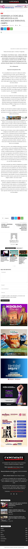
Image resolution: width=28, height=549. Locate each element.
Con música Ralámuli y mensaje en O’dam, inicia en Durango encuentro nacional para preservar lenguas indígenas (5, 259)
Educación (3, 536)
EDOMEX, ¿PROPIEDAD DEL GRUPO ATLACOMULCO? (6, 226)
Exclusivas (3, 540)
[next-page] (14, 266)
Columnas (3, 530)
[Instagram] (13, 244)
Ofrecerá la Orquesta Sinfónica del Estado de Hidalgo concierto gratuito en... (17, 518)
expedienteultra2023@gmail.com (16, 491)
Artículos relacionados (10, 248)
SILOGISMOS (3, 538)
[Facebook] (2, 28)
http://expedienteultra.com (14, 242)
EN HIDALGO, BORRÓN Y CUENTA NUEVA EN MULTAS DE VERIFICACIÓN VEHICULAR (21, 227)
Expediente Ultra (5, 25)
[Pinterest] (8, 28)
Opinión (2, 534)
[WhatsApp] (11, 28)
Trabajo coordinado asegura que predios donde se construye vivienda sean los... (17, 511)
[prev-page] (13, 266)
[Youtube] (17, 244)
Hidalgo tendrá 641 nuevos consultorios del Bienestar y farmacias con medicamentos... (17, 504)
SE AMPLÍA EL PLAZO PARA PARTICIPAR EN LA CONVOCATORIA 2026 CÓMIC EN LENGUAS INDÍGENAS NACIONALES (13, 259)
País (2, 13)
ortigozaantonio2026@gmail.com (14, 468)
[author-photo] (14, 236)
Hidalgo (2, 528)
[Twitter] (5, 28)
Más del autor (19, 248)
